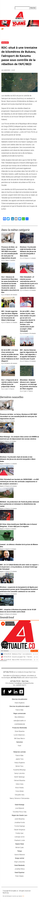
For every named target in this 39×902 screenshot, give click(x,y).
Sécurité (5, 43)
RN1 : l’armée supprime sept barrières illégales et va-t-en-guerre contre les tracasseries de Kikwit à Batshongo (9, 315)
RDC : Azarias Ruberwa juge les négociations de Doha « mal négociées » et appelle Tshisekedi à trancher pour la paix (28, 354)
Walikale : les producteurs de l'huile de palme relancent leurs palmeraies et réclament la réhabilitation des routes (19, 504)
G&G (23, 896)
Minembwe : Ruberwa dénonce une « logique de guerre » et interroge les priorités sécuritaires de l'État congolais (28, 384)
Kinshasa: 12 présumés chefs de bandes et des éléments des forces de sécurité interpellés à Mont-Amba (28, 251)
